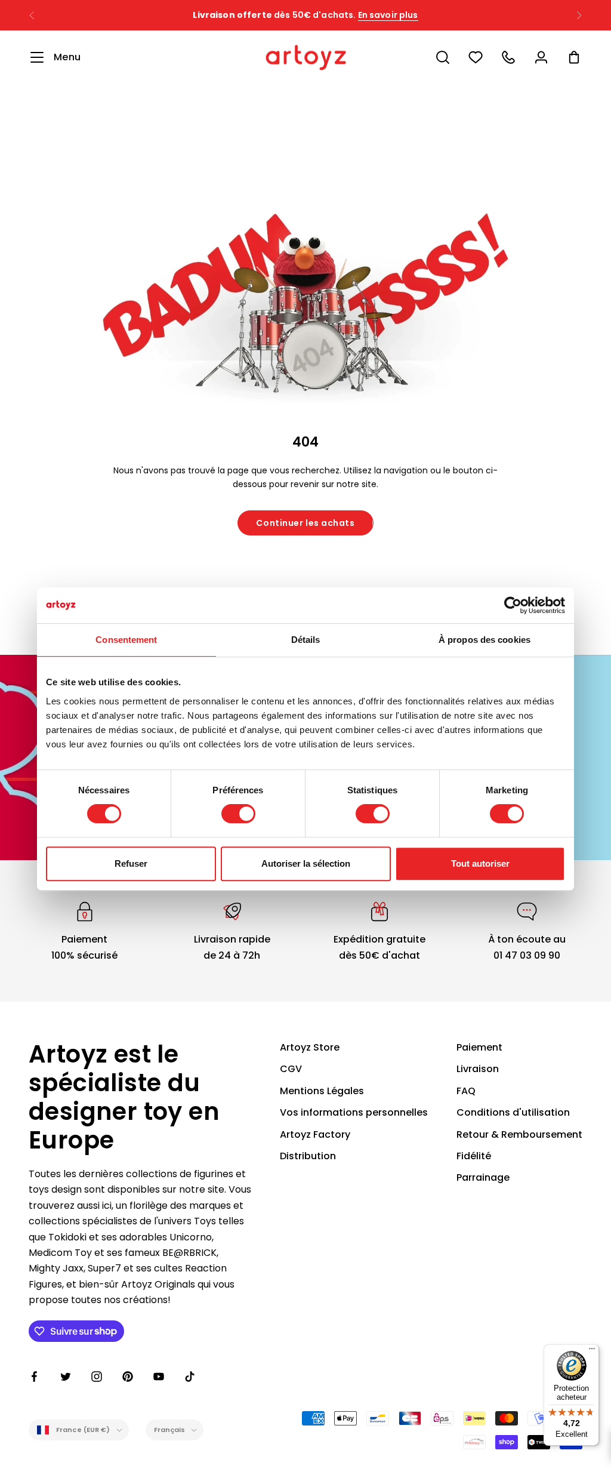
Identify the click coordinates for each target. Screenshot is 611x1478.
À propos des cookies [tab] (484, 640)
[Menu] (592, 1351)
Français (170, 1429)
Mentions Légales (322, 1091)
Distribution (308, 1156)
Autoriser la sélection (305, 863)
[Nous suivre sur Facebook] (35, 1376)
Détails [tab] (305, 640)
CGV (291, 1069)
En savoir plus (388, 15)
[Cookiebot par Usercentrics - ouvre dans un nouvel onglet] (513, 605)
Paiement (479, 1047)
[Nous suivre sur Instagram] (97, 1376)
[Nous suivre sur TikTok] (190, 1376)
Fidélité (473, 1156)
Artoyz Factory (315, 1134)
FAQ (466, 1091)
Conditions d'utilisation (513, 1112)
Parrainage (483, 1177)
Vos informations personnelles (354, 1112)
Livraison (477, 1069)
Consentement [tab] (126, 640)
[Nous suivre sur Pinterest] (128, 1376)
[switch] (238, 813)
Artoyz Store (310, 1047)
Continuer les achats (305, 523)
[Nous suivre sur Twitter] (66, 1376)
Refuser (131, 863)
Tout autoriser (480, 863)
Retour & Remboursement (519, 1134)
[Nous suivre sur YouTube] (159, 1376)
